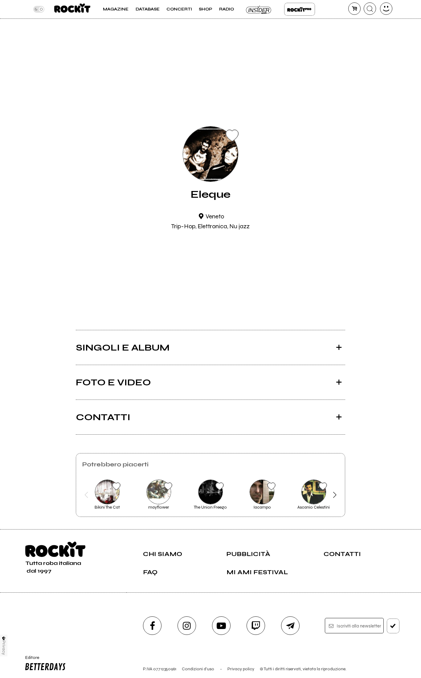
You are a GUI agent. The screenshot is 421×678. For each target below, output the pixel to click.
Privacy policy (240, 669)
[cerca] (370, 8)
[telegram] (290, 625)
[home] (72, 9)
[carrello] (354, 8)
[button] (86, 495)
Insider (258, 9)
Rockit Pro (299, 9)
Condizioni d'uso (198, 669)
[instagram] (187, 625)
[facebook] (152, 625)
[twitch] (256, 625)
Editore (30, 660)
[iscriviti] (393, 626)
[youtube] (221, 625)
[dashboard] (386, 8)
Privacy (3, 647)
